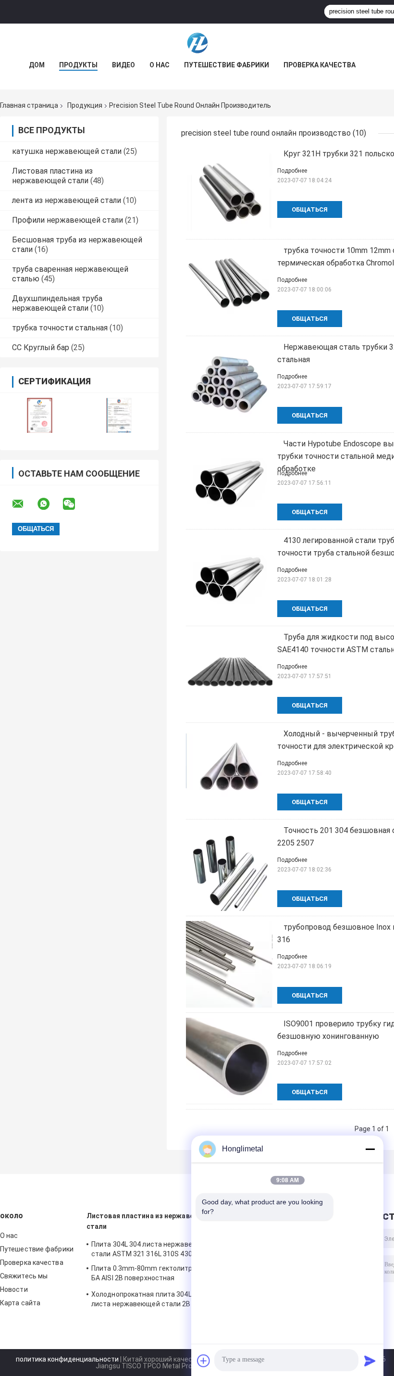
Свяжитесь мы (24, 1276)
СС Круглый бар (40, 347)
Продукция (84, 105)
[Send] (370, 1360)
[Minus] (370, 1149)
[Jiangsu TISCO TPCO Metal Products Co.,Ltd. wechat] (75, 504)
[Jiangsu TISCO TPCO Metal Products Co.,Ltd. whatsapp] (49, 504)
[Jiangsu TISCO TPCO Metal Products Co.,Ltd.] (197, 42)
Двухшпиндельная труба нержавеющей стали (57, 303)
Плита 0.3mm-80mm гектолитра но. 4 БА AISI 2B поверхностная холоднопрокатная (151, 1274)
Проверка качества (319, 65)
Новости (14, 1289)
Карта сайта (20, 1303)
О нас (159, 65)
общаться (310, 209)
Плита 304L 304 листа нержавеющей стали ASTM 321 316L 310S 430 (151, 1249)
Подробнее (292, 170)
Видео (123, 65)
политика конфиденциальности (67, 1359)
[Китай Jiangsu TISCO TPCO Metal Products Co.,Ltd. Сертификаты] (39, 415)
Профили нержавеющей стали (67, 220)
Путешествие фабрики (226, 65)
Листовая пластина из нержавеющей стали (52, 175)
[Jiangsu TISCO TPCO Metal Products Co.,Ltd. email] (24, 504)
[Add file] (203, 1360)
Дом (37, 65)
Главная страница (29, 105)
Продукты (78, 65)
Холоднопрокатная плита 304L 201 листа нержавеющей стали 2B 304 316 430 (154, 1300)
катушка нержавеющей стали (67, 151)
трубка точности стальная (60, 327)
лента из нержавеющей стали (66, 200)
